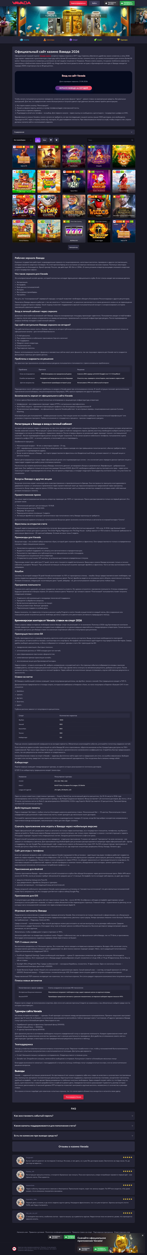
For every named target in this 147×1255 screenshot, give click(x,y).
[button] (2, 21)
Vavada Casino (45, 56)
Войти (94, 3)
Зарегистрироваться (78, 3)
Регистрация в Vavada (73, 1097)
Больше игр (74, 247)
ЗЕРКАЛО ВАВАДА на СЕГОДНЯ (73, 88)
